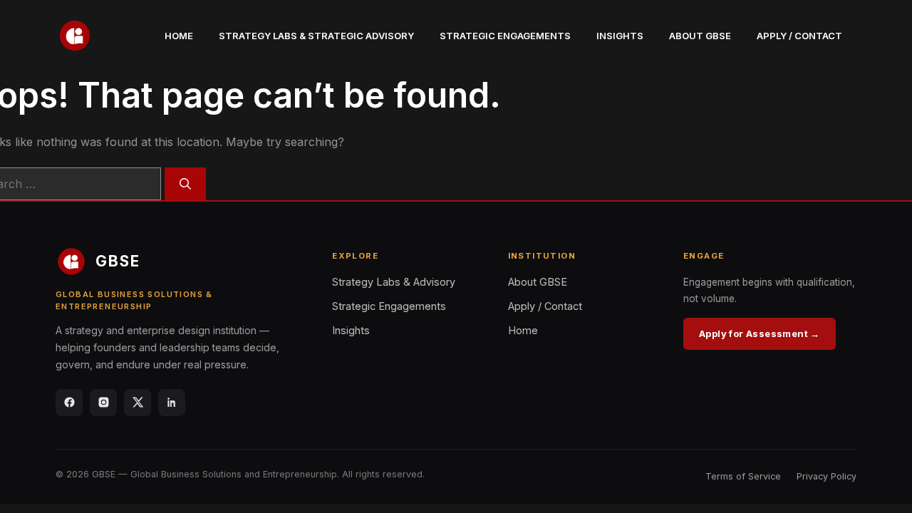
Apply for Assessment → (759, 333)
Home (179, 35)
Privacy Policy (826, 476)
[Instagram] (103, 402)
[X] (137, 402)
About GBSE (700, 35)
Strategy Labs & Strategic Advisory (316, 35)
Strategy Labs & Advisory (393, 282)
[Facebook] (69, 402)
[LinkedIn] (171, 402)
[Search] (185, 183)
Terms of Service (743, 476)
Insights (619, 35)
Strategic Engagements (505, 35)
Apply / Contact (799, 35)
